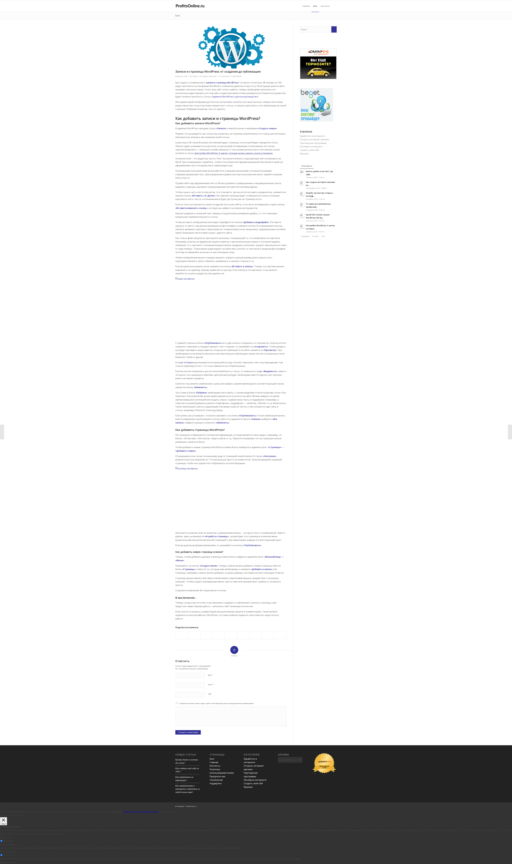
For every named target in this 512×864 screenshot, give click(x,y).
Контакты (215, 765)
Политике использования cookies (140, 811)
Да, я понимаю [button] (167, 811)
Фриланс (304, 153)
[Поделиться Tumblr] (243, 635)
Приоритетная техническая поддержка (217, 780)
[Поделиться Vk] (255, 635)
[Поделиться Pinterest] (219, 635)
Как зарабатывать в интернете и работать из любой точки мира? (187, 788)
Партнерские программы (313, 143)
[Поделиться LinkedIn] (231, 635)
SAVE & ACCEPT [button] (8, 862)
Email (210, 684)
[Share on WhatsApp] (206, 635)
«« (234, 96)
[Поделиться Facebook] (181, 635)
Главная (214, 762)
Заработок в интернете (312, 136)
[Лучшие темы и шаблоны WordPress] (2, 432)
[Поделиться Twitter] (194, 635)
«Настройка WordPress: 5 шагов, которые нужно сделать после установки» (233, 153)
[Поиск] (334, 6)
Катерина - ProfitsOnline (231, 76)
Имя (210, 675)
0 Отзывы (193, 76)
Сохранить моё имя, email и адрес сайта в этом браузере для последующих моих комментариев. (216, 703)
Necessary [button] (5, 837)
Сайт (209, 694)
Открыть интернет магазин (314, 139)
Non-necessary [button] (7, 851)
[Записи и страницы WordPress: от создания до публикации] (230, 47)
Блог (177, 15)
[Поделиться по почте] (280, 635)
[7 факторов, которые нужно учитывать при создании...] (510, 432)
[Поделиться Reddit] (268, 635)
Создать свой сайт (209, 76)
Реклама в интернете (311, 146)
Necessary (8, 841)
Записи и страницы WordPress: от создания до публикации (218, 71)
